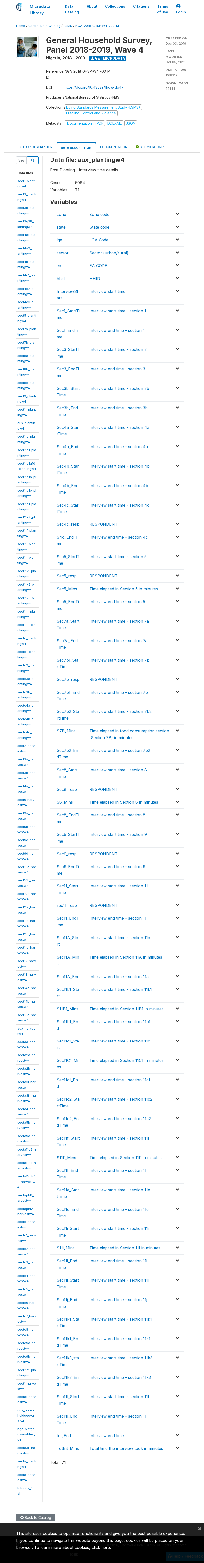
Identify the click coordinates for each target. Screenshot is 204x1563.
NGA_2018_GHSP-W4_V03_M (97, 26)
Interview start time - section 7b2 (120, 711)
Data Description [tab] (76, 148)
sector (63, 252)
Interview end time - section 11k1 (119, 1338)
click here (101, 1547)
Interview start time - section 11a (119, 937)
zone (61, 214)
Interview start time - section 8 (118, 769)
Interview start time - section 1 (117, 310)
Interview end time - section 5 (117, 601)
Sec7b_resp (68, 679)
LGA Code (98, 239)
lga (59, 239)
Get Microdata (109, 58)
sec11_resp (67, 905)
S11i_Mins (66, 1247)
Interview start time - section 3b (119, 388)
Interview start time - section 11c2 (120, 1099)
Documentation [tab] (113, 147)
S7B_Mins (66, 730)
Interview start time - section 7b (119, 660)
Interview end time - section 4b (118, 485)
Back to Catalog (37, 1517)
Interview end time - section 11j (118, 1299)
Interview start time (107, 291)
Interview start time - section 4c (119, 505)
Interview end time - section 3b (118, 407)
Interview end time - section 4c (118, 537)
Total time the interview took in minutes (126, 1448)
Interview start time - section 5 (118, 556)
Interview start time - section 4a (119, 427)
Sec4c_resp (68, 524)
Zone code (99, 214)
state (61, 227)
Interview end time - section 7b (118, 692)
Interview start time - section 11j (119, 1280)
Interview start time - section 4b (119, 466)
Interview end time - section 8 (117, 814)
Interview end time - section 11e (119, 1209)
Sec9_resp (67, 853)
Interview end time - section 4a (118, 446)
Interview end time (106, 1435)
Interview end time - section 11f (118, 1170)
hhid (61, 278)
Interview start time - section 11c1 (120, 1041)
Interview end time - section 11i (118, 1260)
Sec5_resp (67, 575)
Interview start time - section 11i (119, 1228)
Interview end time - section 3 (117, 368)
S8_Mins (65, 802)
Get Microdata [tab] (152, 147)
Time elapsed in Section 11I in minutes (124, 1247)
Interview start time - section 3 (118, 349)
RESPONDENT (103, 524)
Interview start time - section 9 (118, 834)
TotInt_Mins (68, 1448)
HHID (94, 278)
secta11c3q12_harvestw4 (26, 1181)
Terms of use (162, 9)
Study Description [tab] (36, 147)
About (92, 6)
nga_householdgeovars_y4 (26, 1415)
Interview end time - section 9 (117, 866)
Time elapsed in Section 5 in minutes (123, 588)
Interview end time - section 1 (117, 330)
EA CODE (98, 265)
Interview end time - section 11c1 (119, 1079)
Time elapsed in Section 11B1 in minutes (126, 1008)
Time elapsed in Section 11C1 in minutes (126, 1060)
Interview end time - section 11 (117, 918)
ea (59, 265)
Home (20, 26)
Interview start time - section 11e (119, 1189)
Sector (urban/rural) (108, 252)
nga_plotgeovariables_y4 (26, 1434)
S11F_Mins (66, 1157)
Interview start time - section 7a (119, 621)
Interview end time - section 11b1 (119, 1021)
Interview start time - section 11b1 (120, 989)
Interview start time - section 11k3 (120, 1357)
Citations (141, 6)
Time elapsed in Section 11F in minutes (125, 1157)
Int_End (64, 1435)
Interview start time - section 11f (119, 1138)
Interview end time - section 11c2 (120, 1118)
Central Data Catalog (44, 26)
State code (99, 227)
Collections (115, 6)
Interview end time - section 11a (119, 976)
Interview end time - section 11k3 (120, 1377)
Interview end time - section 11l (118, 1416)
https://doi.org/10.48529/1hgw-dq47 (94, 87)
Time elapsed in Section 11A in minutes (125, 957)
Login (181, 12)
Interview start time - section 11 (118, 885)
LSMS (68, 26)
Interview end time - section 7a (118, 640)
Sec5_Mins (67, 588)
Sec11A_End (68, 976)
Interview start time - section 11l (119, 1396)
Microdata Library (40, 9)
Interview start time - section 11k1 (120, 1319)
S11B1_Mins (67, 1008)
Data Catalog (72, 9)
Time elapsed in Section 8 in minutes (123, 802)
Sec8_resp (67, 789)
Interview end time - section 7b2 (119, 750)
